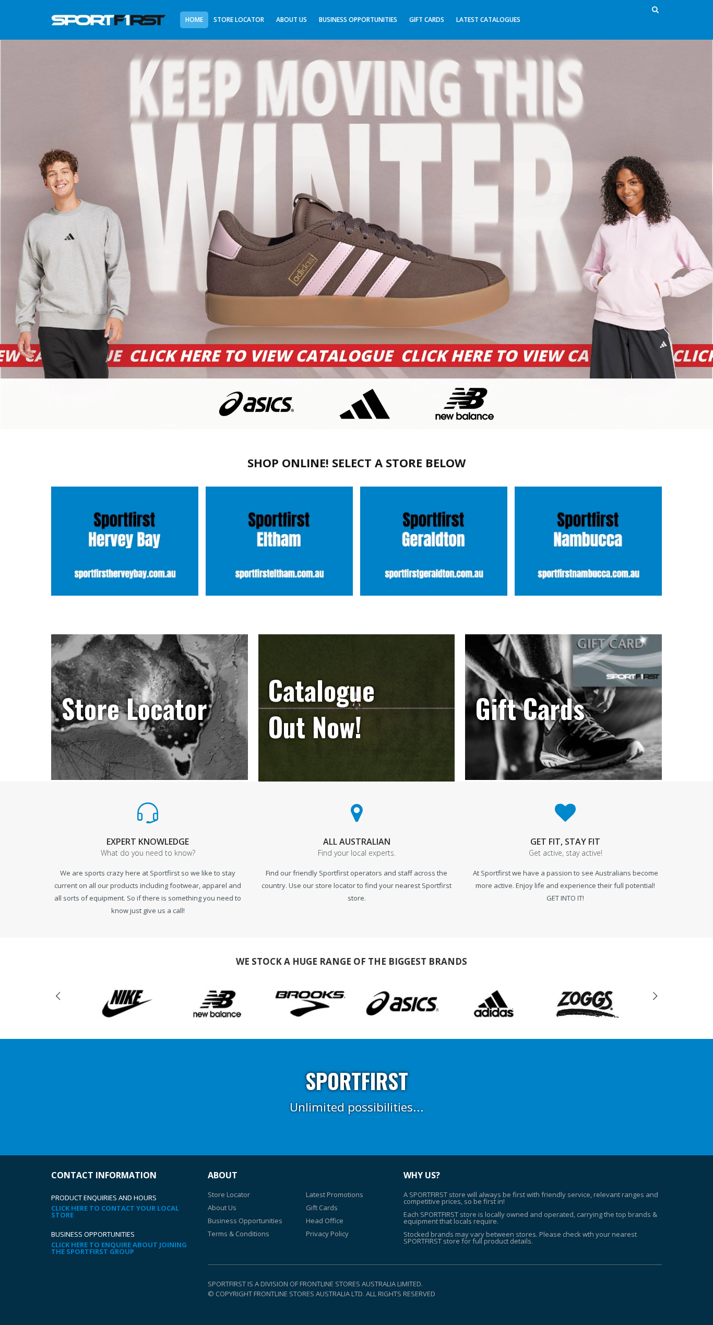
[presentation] (57, 996)
